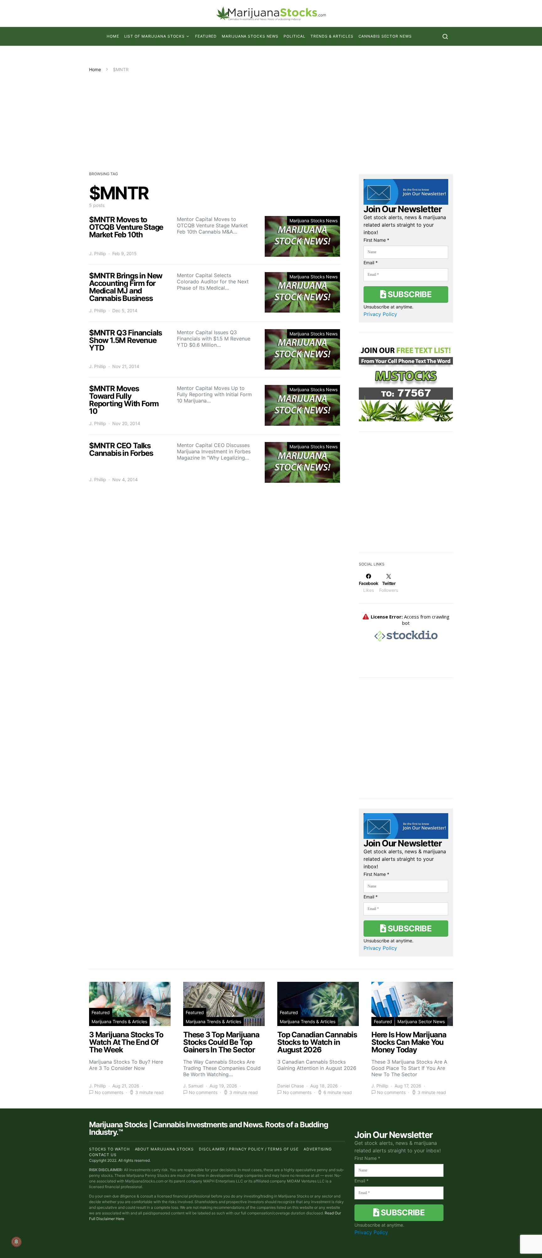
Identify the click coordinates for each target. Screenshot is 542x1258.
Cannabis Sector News (385, 36)
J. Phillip (97, 253)
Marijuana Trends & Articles (119, 1021)
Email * (371, 262)
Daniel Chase (290, 1085)
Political (295, 36)
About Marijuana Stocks (164, 1149)
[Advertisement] (271, 120)
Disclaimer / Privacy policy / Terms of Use (249, 1149)
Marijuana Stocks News (250, 36)
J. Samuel (193, 1085)
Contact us (103, 1154)
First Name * (376, 240)
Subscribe (409, 294)
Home (113, 36)
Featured (206, 36)
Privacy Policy (380, 314)
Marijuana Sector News (421, 1021)
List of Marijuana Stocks (154, 36)
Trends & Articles (332, 36)
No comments (109, 1092)
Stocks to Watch (109, 1149)
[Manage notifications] (16, 1242)
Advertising (318, 1149)
